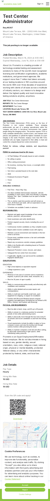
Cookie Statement (12, 479)
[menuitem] (11, 4)
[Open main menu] (47, 3)
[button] (25, 444)
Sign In (40, 4)
